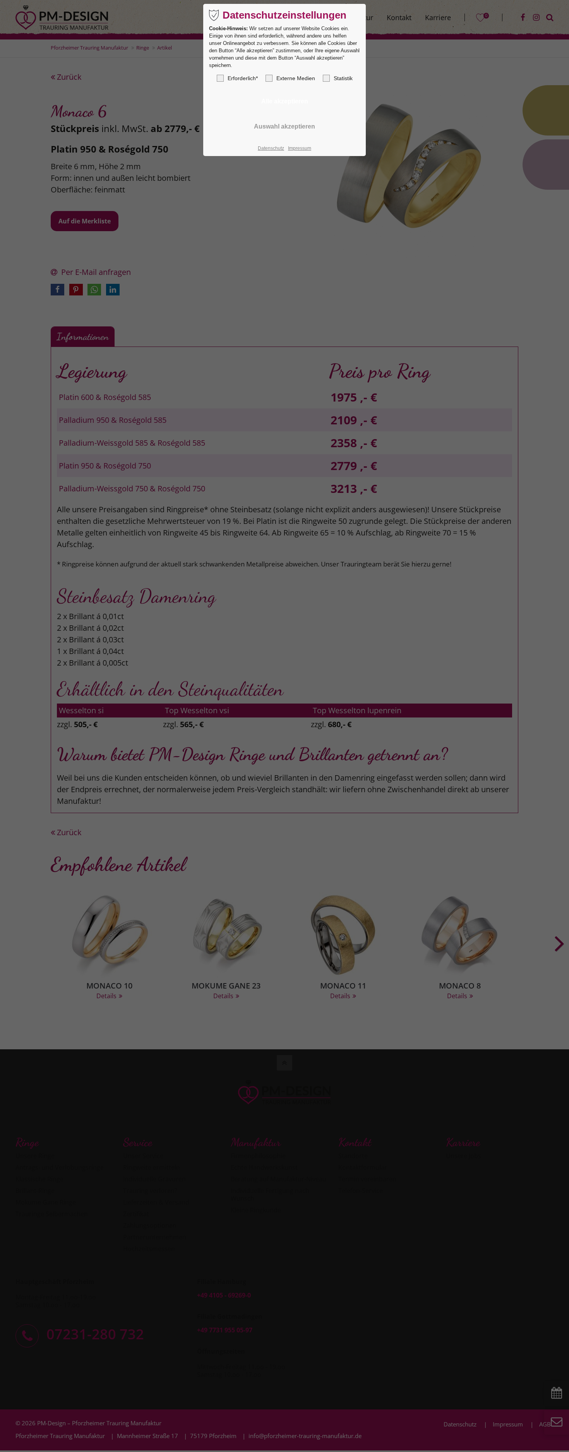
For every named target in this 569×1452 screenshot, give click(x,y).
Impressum (299, 148)
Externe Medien (295, 78)
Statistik (343, 78)
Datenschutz (271, 148)
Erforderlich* (243, 78)
